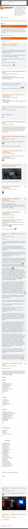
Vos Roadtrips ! (5, 150)
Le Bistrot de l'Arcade (6, 107)
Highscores (4, 44)
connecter (21, 1)
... (10, 40)
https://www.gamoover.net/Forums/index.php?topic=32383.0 (12, 131)
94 (11, 40)
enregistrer (7, 3)
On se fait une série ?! (16, 165)
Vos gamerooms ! (6, 94)
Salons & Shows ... (6, 83)
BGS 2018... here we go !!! (15, 83)
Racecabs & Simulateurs (7, 71)
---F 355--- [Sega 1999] (12, 44)
